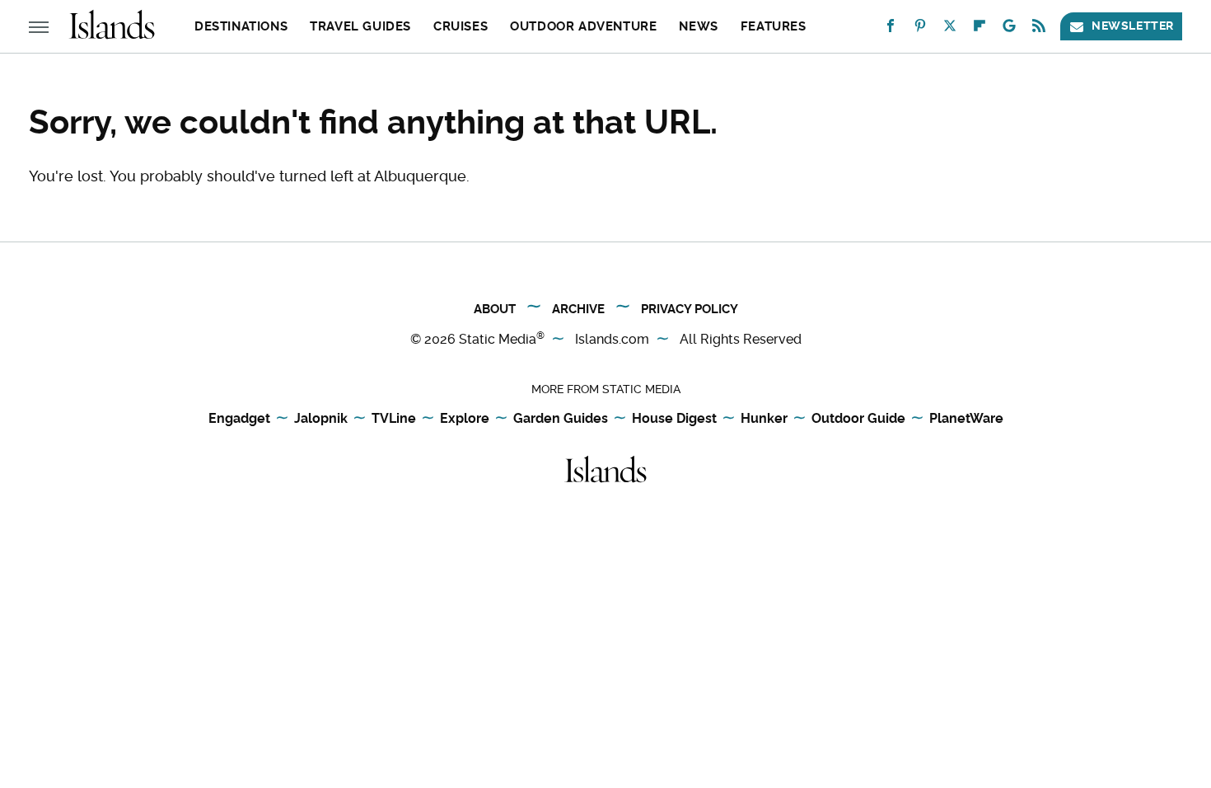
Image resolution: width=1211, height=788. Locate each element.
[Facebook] (890, 29)
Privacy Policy (689, 309)
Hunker (764, 418)
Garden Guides (560, 418)
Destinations (241, 26)
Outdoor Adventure (583, 26)
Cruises (460, 26)
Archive (578, 309)
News (698, 26)
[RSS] (1039, 29)
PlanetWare (966, 418)
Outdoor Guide (858, 418)
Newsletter (1133, 25)
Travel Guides (360, 26)
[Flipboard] (979, 29)
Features (774, 26)
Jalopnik (321, 418)
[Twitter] (950, 29)
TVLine (394, 418)
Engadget (239, 418)
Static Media (497, 339)
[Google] (1009, 29)
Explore (464, 418)
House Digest (674, 418)
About (495, 309)
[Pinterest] (920, 29)
